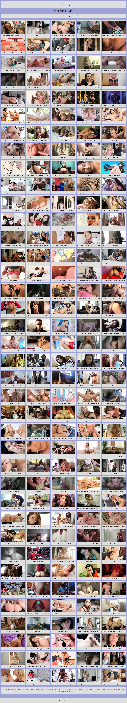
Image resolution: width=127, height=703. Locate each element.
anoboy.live (61, 700)
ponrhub (59, 4)
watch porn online (44, 16)
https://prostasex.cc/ (54, 16)
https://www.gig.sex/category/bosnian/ (72, 16)
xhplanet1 (67, 5)
